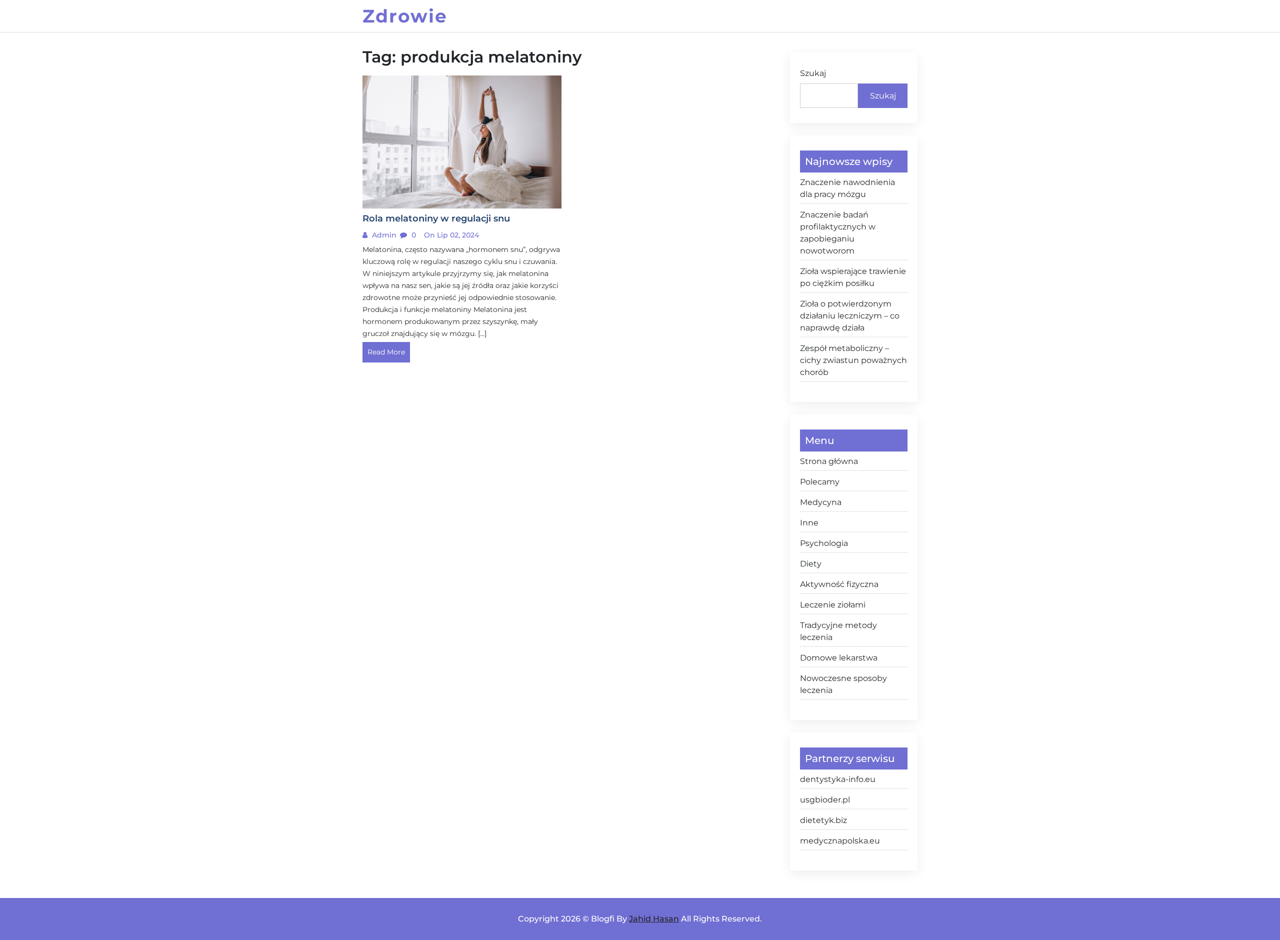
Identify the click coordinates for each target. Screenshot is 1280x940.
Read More (386, 352)
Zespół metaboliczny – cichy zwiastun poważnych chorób (853, 360)
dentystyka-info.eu (838, 779)
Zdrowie (405, 16)
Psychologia (824, 543)
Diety (811, 563)
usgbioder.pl (825, 799)
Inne (809, 523)
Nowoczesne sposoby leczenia (843, 684)
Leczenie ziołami (833, 605)
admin (383, 235)
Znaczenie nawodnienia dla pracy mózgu (847, 188)
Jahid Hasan (654, 919)
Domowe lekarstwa (839, 657)
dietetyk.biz (823, 820)
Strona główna (829, 461)
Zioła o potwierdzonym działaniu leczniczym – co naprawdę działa (850, 315)
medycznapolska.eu (840, 841)
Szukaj (813, 73)
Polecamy (820, 481)
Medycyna (821, 502)
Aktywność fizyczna (839, 584)
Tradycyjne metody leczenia (838, 631)
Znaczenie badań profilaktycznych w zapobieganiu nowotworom (838, 233)
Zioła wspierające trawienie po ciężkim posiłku (853, 277)
